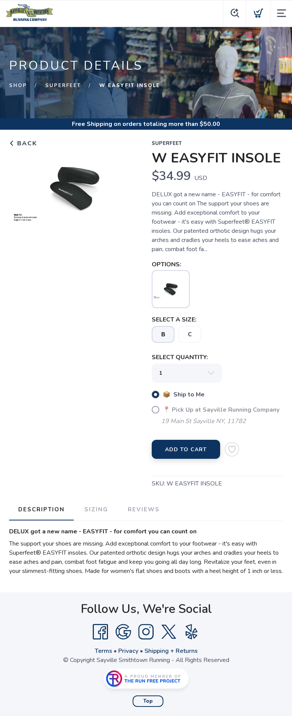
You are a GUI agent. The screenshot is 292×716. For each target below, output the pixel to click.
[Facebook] (100, 632)
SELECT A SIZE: (174, 319)
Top (148, 701)
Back (26, 143)
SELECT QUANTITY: (180, 357)
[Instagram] (146, 632)
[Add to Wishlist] (232, 449)
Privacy (128, 651)
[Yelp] (191, 632)
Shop (18, 85)
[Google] (123, 632)
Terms (103, 651)
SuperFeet (63, 85)
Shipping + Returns (171, 651)
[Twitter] (168, 632)
